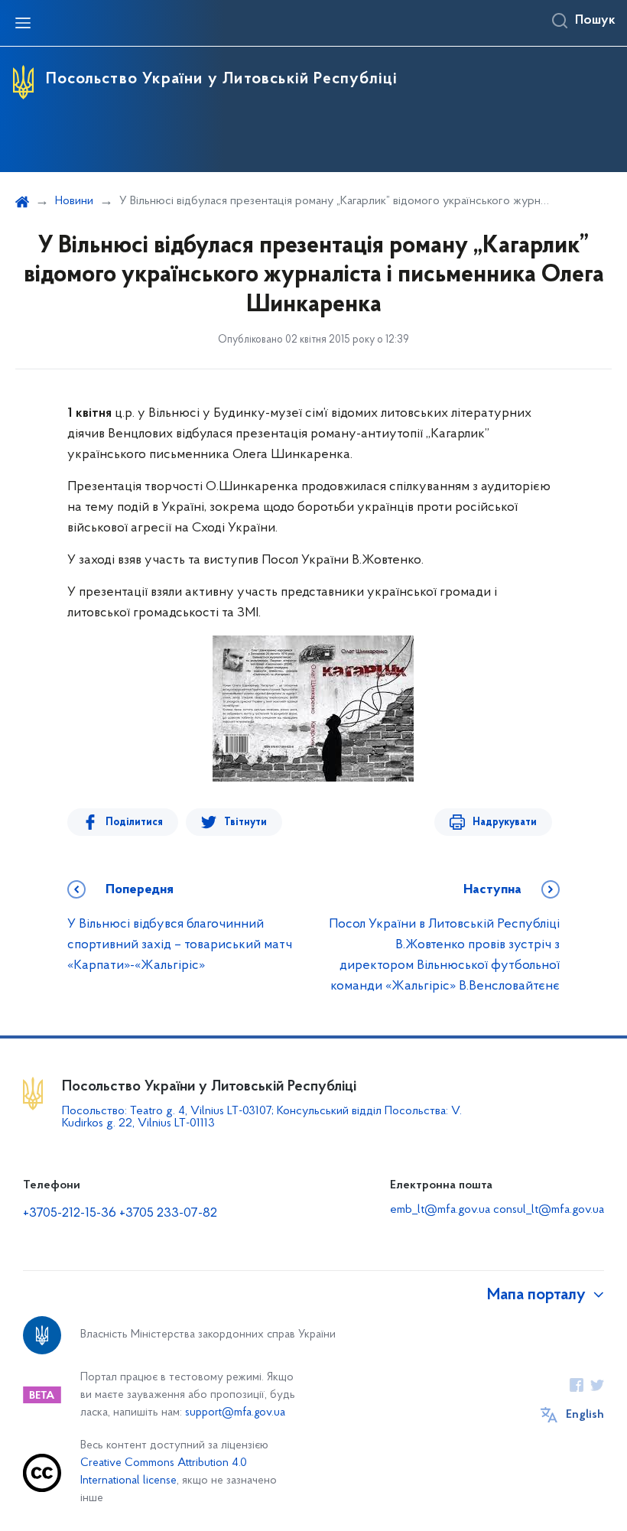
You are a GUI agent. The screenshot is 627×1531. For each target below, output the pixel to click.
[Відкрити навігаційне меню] (23, 23)
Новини (74, 201)
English (585, 1415)
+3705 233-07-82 (168, 1214)
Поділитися (134, 822)
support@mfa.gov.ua (235, 1413)
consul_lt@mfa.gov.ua (548, 1210)
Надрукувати (505, 822)
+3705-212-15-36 (69, 1214)
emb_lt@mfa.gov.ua (440, 1210)
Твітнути (245, 822)
